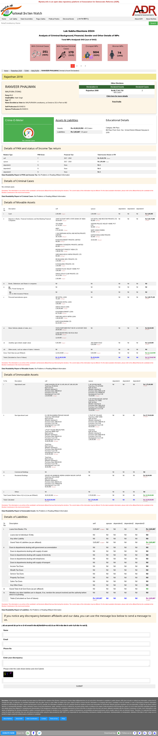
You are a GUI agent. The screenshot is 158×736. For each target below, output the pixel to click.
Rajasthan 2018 (16, 71)
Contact (43, 718)
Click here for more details (117, 96)
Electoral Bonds (68, 19)
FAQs (63, 718)
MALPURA (35, 71)
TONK (26, 71)
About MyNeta (151, 19)
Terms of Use (54, 718)
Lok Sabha (13, 19)
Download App (110, 733)
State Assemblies (27, 19)
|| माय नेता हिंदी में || (83, 19)
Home (4, 19)
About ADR (139, 19)
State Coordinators (31, 718)
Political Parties (54, 19)
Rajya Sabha (40, 19)
